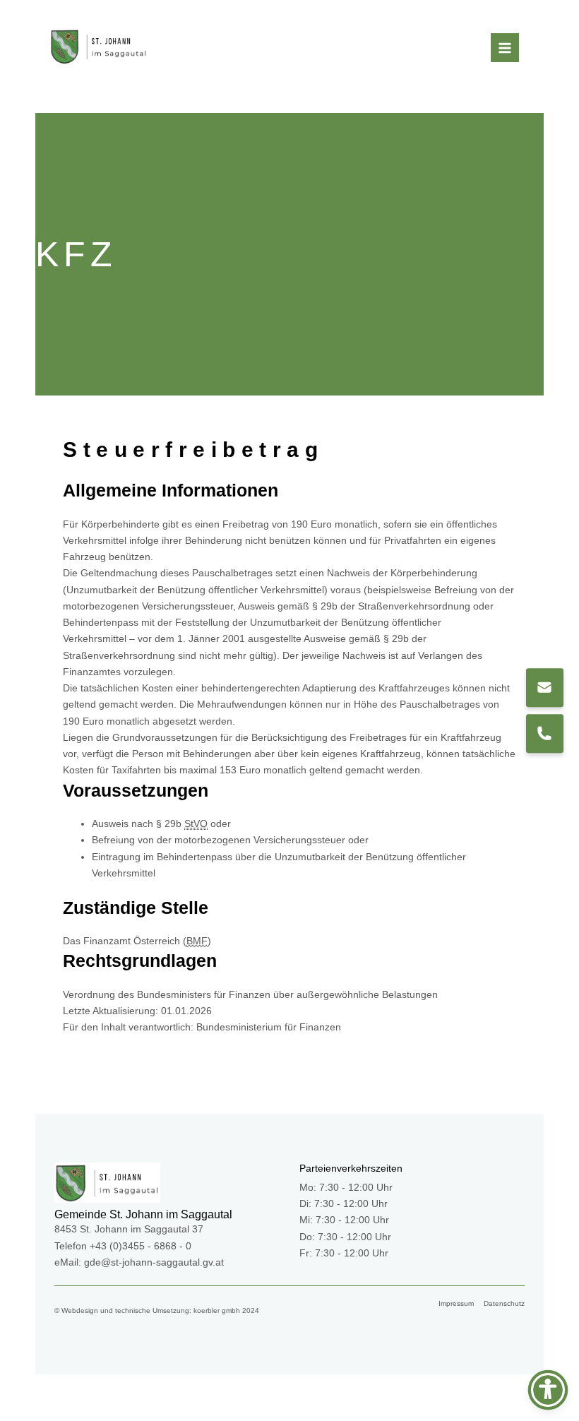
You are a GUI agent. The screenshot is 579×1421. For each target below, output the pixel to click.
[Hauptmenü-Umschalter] (505, 47)
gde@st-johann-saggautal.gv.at (154, 1262)
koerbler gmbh (216, 1310)
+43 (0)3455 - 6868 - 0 (140, 1246)
